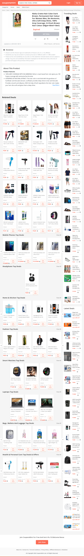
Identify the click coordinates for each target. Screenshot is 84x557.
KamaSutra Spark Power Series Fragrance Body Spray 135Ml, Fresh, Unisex (76, 47)
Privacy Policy (45, 549)
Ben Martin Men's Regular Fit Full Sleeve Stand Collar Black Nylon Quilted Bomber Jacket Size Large (39, 348)
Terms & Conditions (35, 549)
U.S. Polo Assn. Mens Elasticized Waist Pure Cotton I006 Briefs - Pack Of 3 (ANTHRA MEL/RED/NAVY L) (76, 57)
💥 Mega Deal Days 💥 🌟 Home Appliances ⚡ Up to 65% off (76, 525)
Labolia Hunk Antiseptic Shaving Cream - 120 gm (23, 223)
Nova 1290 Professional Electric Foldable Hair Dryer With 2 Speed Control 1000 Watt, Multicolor (9, 169)
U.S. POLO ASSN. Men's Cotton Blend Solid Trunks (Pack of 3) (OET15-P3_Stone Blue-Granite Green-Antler (76, 267)
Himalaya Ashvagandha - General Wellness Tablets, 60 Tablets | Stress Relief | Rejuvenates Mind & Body (76, 298)
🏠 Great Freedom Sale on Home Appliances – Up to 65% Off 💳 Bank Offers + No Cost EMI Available (76, 323)
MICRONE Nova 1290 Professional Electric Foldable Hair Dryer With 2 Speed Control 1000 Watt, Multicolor (9, 473)
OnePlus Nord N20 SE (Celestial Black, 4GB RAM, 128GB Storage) (9, 254)
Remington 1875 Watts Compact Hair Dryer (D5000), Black (38, 143)
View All (58, 235)
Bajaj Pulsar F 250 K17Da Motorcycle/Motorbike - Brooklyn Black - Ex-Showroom (39, 116)
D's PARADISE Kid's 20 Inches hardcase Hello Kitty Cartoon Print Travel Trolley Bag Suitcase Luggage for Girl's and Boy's (24, 442)
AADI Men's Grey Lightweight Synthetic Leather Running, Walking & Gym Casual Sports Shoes (76, 258)
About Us (18, 549)
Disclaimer (65, 549)
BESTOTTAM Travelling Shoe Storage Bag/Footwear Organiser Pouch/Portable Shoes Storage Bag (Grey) (10, 442)
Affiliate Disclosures (55, 549)
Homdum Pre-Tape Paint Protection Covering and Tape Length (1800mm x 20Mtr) (76, 104)
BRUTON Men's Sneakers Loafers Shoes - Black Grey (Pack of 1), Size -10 (53, 348)
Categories (5, 7)
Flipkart (42, 414)
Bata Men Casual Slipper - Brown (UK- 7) (76, 208)
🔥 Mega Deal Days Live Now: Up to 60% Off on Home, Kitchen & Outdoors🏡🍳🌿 (76, 516)
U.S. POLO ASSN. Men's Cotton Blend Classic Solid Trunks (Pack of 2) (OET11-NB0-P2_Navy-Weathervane (76, 132)
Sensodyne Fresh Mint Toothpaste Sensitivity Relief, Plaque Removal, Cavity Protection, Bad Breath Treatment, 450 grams (54, 473)
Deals (18, 7)
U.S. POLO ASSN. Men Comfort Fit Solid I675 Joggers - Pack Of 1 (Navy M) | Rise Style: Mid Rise (76, 28)
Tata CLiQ (20, 351)
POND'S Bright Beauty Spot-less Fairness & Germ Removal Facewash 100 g (76, 161)
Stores (12, 7)
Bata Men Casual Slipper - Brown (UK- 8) (76, 142)
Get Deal (46, 34)
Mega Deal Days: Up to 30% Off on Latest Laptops (76, 314)
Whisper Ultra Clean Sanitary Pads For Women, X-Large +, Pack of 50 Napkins (76, 277)
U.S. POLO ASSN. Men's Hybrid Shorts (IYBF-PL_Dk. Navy (76, 19)
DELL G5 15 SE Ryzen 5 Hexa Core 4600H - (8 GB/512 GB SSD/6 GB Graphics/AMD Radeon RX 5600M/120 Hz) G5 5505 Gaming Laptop (46, 410)
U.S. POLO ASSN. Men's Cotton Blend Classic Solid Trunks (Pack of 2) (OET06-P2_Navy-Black (76, 123)
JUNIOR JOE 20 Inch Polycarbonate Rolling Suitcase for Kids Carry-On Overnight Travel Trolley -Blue (39, 442)
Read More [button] (56, 85)
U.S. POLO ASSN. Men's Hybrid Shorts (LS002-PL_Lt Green (76, 180)
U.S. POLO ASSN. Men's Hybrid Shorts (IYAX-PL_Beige (76, 113)
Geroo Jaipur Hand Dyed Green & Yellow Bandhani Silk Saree (24, 348)
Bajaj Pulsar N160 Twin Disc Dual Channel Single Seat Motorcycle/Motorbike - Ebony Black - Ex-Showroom (24, 116)
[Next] (62, 251)
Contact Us (25, 549)
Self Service (56, 44)
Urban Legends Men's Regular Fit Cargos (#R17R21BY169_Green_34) (10, 348)
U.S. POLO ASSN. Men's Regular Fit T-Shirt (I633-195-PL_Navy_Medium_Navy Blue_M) (76, 170)
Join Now (42, 542)
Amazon (5, 257)
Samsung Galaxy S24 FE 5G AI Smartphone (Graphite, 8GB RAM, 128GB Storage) (76, 246)
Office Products (48, 44)
